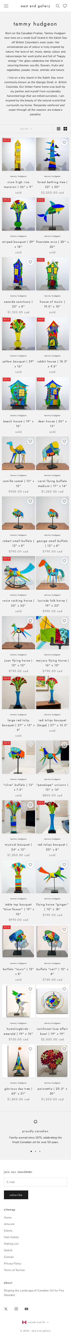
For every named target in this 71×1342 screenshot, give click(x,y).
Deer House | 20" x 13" (52, 423)
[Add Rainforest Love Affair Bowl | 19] (64, 989)
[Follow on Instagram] (16, 1309)
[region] (35, 1131)
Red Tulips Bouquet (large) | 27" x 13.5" (52, 722)
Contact (9, 1257)
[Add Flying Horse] (64, 865)
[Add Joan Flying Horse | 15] (30, 621)
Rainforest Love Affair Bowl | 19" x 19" (52, 1031)
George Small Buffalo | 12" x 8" (52, 543)
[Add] (64, 745)
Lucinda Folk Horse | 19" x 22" (52, 603)
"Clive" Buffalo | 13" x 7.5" (18, 787)
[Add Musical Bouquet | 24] (30, 805)
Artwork (9, 1224)
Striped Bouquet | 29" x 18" (18, 244)
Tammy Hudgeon (18, 176)
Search (8, 1250)
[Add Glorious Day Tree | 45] (30, 1049)
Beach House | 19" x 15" (18, 423)
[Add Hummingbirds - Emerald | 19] (30, 989)
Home (8, 1217)
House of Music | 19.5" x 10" (52, 304)
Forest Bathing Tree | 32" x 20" (52, 184)
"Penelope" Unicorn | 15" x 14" (52, 787)
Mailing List (11, 1244)
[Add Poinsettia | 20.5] (64, 1049)
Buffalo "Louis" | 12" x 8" (18, 971)
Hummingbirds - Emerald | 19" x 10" (18, 1031)
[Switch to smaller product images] (65, 129)
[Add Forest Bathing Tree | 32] (64, 142)
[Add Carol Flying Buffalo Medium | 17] (64, 441)
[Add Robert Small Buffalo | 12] (30, 501)
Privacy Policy (12, 1263)
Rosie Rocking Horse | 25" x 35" (19, 603)
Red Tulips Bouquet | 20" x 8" (52, 847)
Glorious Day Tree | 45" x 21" (19, 1091)
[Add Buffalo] (64, 929)
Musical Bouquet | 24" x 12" (18, 847)
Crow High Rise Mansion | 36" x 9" (18, 184)
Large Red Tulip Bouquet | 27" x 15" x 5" (18, 725)
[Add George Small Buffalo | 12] (64, 501)
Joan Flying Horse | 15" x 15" (18, 663)
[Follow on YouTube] (26, 1309)
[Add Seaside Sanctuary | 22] (30, 262)
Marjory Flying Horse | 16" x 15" (52, 663)
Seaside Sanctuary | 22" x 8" (18, 304)
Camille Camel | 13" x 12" (18, 483)
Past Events (11, 1237)
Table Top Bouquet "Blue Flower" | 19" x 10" (18, 909)
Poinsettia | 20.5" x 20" (52, 1091)
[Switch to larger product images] (58, 129)
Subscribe (16, 1195)
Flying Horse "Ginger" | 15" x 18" (52, 906)
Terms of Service (14, 1270)
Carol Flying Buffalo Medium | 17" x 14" (52, 483)
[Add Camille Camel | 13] (30, 441)
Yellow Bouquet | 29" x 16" (18, 363)
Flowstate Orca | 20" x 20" (52, 244)
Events (8, 1231)
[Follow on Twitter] (6, 1309)
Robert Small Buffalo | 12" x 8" (19, 543)
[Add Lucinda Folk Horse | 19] (64, 561)
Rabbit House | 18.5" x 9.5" (52, 363)
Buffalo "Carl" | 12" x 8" (52, 971)
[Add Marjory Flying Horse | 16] (64, 621)
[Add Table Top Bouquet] (30, 865)
